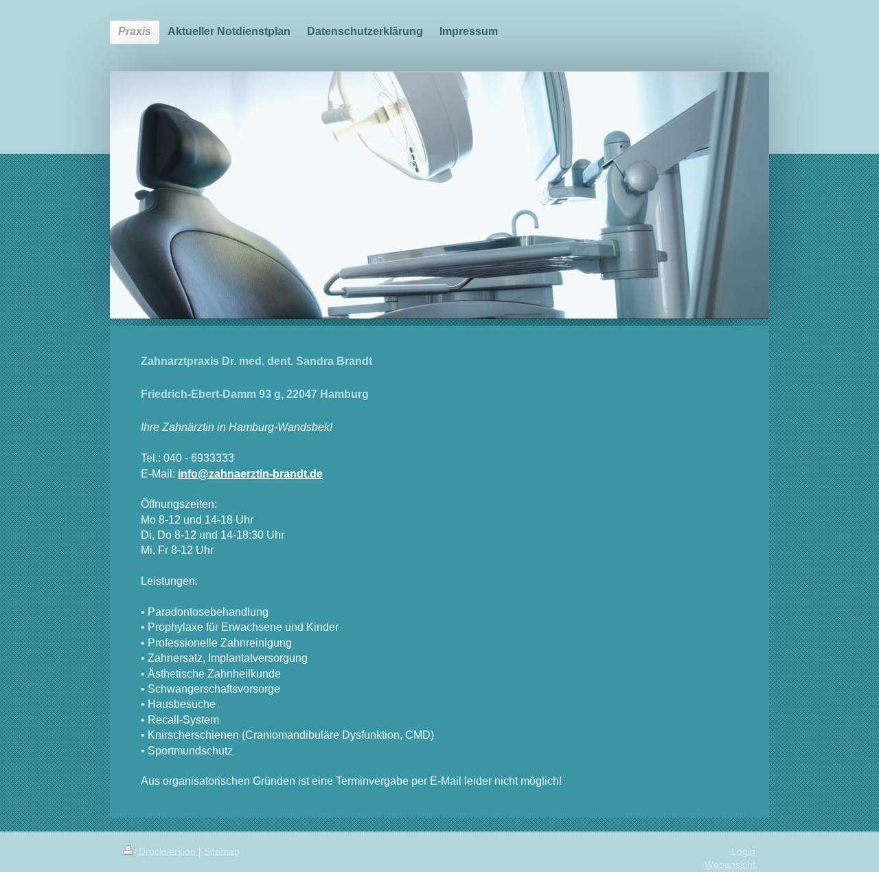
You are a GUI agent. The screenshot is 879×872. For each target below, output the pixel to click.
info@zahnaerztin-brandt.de (250, 474)
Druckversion (167, 851)
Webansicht (730, 864)
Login (743, 851)
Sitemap (222, 851)
